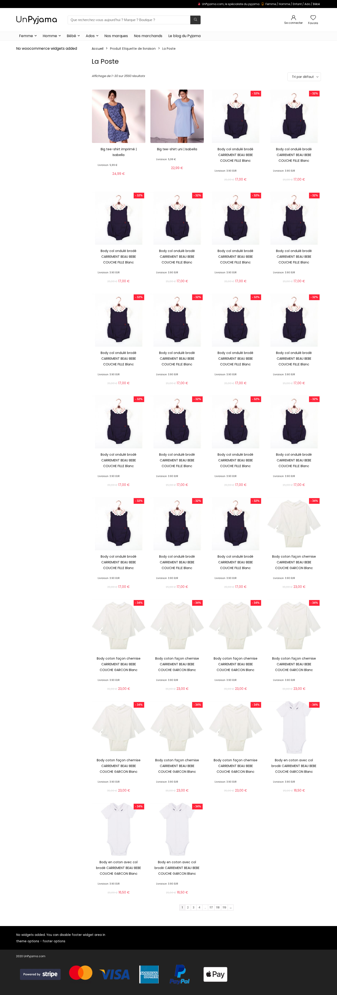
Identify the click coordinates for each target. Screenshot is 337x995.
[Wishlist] (313, 18)
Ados (90, 35)
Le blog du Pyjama (184, 35)
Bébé (316, 4)
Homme (284, 4)
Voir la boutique (118, 179)
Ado (307, 4)
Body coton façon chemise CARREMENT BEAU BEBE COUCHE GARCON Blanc (294, 562)
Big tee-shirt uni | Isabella (177, 149)
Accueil (97, 48)
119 (224, 907)
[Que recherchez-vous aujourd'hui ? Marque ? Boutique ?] (195, 20)
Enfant (297, 4)
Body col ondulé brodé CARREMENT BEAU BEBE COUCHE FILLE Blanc (235, 155)
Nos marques (116, 35)
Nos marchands (148, 35)
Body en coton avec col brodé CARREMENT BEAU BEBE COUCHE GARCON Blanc (293, 766)
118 (218, 907)
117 (211, 907)
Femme (270, 4)
